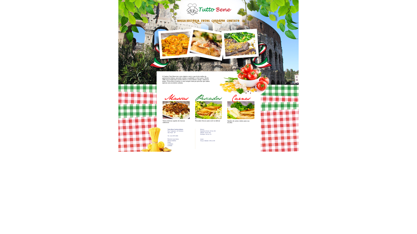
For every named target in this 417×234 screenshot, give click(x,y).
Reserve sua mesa (173, 139)
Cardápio (170, 144)
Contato (170, 145)
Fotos (169, 142)
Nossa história (172, 140)
